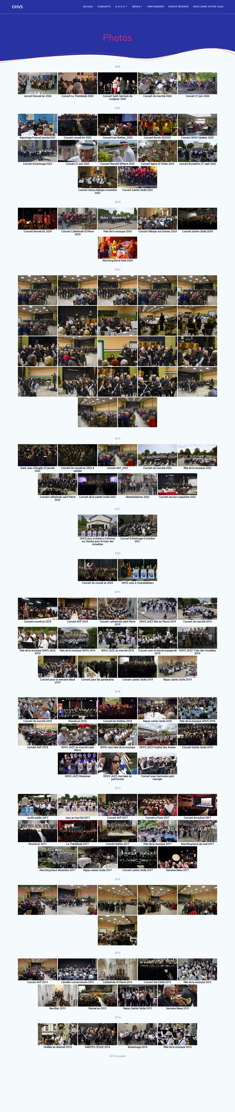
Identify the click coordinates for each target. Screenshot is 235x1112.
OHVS (17, 7)
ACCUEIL (88, 6)
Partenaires (155, 6)
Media (136, 6)
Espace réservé (178, 6)
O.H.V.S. (120, 6)
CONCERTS (104, 6)
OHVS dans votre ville (208, 6)
